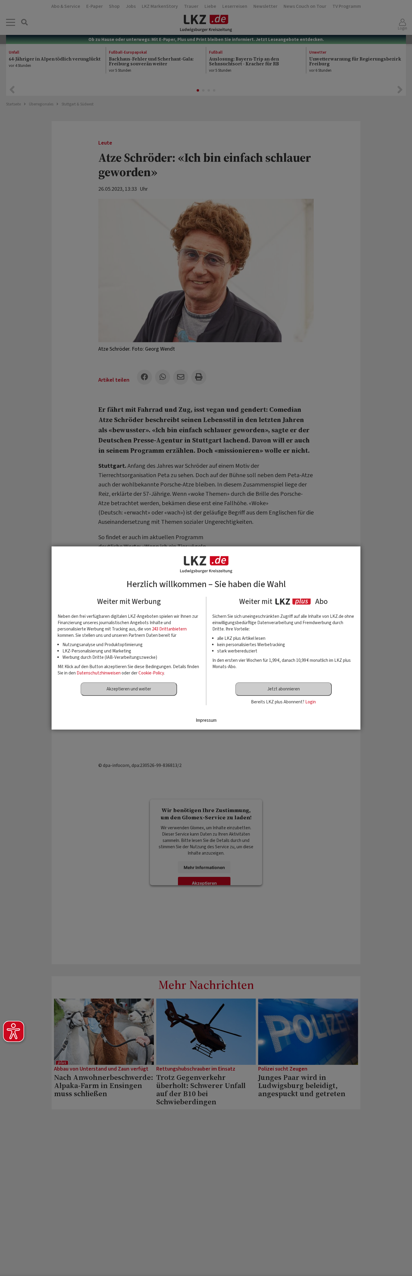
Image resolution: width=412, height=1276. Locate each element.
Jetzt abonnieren (283, 689)
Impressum (206, 720)
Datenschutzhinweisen (99, 673)
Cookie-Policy (151, 673)
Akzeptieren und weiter (128, 689)
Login (310, 702)
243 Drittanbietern (169, 629)
